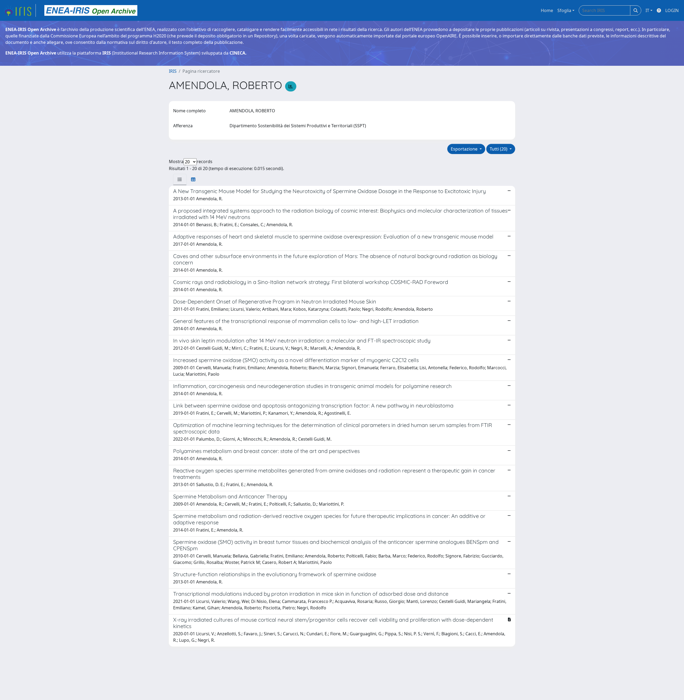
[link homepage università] (91, 10)
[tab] (179, 179)
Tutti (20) (499, 149)
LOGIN (672, 10)
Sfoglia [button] (564, 10)
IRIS (173, 71)
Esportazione (465, 149)
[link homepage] (19, 10)
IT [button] (647, 10)
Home (547, 10)
